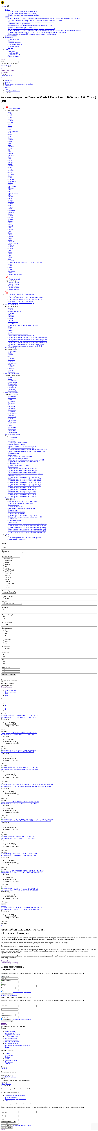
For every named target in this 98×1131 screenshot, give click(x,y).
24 (6, 632)
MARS (7, 576)
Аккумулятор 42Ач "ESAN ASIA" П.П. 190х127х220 (18, 734)
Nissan (10, 200)
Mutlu (10, 198)
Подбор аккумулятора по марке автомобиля (22, 11)
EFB (6, 643)
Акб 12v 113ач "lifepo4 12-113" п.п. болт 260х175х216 (25, 297)
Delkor (10, 139)
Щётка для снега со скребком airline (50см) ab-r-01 (24, 481)
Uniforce (11, 245)
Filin (9, 152)
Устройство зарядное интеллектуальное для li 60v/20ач (26, 346)
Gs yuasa (11, 174)
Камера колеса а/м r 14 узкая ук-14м (20, 456)
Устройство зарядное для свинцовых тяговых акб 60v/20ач (27, 341)
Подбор (7, 10)
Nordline (11, 202)
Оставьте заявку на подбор (9, 962)
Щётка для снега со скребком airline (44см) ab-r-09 (24, 479)
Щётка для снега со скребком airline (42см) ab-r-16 (24, 477)
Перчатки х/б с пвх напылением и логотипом (23, 462)
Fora (9, 157)
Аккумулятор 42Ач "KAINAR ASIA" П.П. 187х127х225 (19, 803)
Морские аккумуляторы (12, 1041)
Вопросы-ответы (13, 46)
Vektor (10, 367)
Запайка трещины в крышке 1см (19, 23)
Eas (9, 143)
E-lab (10, 141)
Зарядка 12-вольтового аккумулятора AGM (22, 27)
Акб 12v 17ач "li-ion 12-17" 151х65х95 (20, 301)
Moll (9, 195)
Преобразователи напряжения (18, 334)
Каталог (7, 1053)
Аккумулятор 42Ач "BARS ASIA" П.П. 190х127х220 (18, 838)
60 (5, 709)
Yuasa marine (12, 389)
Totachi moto (12, 417)
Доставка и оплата (11, 36)
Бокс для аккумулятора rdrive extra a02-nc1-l (22, 501)
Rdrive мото (12, 410)
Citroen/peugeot (13, 131)
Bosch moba (12, 398)
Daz (9, 136)
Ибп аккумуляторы (11, 1038)
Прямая (8, 648)
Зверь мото (12, 427)
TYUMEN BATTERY (12, 583)
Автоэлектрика (13, 322)
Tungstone (11, 241)
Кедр (10, 329)
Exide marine (12, 380)
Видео (10, 48)
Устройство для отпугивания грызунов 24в (22, 472)
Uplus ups (11, 365)
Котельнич (11, 51)
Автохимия (12, 441)
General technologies (14, 311)
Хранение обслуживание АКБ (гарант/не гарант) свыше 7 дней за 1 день (32, 34)
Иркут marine (12, 391)
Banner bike (12, 396)
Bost (9, 129)
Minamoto (11, 406)
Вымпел (11, 323)
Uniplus (10, 248)
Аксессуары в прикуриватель (18, 443)
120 (6, 710)
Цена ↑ (7, 695)
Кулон (10, 332)
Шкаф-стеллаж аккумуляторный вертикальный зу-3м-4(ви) (27, 525)
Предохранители (13, 463)
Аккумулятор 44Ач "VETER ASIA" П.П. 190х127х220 (18, 717)
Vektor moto (12, 422)
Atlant (10, 117)
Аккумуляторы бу (10, 1033)
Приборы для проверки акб (17, 513)
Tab (9, 228)
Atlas (10, 119)
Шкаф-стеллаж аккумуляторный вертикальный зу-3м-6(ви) (27, 527)
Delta (10, 353)
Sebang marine (12, 386)
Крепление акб (13, 510)
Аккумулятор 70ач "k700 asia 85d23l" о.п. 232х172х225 (26, 262)
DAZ (7, 566)
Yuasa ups (11, 368)
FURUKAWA (9, 570)
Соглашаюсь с (17, 992)
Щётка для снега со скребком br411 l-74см (22, 493)
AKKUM (4, 72)
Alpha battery (12, 351)
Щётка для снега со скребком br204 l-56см (22, 489)
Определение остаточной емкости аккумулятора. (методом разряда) (30, 25)
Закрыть (3, 1023)
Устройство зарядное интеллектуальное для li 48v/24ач (26, 344)
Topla (10, 233)
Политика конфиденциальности (15, 1099)
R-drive (10, 215)
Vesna (10, 253)
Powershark (12, 210)
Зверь (10, 267)
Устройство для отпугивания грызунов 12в (22, 468)
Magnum (11, 188)
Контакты (8, 49)
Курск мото (12, 430)
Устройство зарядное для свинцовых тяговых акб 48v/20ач (27, 337)
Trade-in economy (13, 284)
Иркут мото (12, 429)
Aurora (10, 120)
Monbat (10, 196)
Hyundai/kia (12, 181)
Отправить (12, 674)
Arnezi (10, 115)
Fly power (11, 155)
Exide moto (11, 401)
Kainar (10, 183)
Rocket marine (12, 384)
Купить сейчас (5, 961)
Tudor (10, 240)
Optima (10, 205)
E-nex (10, 379)
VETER (7, 587)
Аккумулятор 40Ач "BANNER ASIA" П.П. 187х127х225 (19, 769)
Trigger (10, 236)
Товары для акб (10, 1031)
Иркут (10, 269)
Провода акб (12, 518)
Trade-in (7, 581)
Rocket (10, 219)
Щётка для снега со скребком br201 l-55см (22, 487)
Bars (9, 124)
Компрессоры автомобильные (18, 458)
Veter (10, 255)
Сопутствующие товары (12, 1035)
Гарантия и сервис (14, 42)
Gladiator (11, 171)
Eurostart (11, 146)
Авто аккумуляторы (11, 1036)
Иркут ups (11, 372)
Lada (9, 184)
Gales (10, 167)
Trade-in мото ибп (14, 289)
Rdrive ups (11, 360)
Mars (9, 190)
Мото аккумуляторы (11, 1040)
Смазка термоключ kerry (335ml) (18, 465)
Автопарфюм (12, 437)
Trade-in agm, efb (13, 282)
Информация (9, 37)
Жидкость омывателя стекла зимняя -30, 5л (22, 446)
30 (6, 634)
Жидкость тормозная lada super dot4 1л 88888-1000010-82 (26, 451)
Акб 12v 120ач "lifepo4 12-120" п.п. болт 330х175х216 (25, 299)
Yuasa (10, 425)
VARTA (7, 585)
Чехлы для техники (14, 475)
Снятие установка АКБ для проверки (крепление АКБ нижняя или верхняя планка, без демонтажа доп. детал (44, 18)
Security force (12, 363)
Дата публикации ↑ (11, 692)
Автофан (11, 260)
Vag (9, 250)
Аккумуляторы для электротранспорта (17, 1045)
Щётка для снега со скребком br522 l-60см (22, 494)
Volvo (10, 257)
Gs (9, 405)
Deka (10, 377)
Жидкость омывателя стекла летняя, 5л (21, 448)
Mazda (10, 191)
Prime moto (11, 408)
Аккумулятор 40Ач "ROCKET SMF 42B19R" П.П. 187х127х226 (22, 873)
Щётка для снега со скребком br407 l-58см (22, 491)
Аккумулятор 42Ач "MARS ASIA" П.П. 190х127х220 (18, 855)
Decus (10, 138)
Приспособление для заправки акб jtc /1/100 (22, 515)
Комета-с (11, 330)
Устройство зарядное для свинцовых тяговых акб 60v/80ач (27, 342)
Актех (10, 266)
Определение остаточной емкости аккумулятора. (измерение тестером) (31, 29)
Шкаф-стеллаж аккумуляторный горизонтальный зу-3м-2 (27, 529)
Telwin (10, 320)
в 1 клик (3, 906)
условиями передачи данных (22, 992)
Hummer (11, 313)
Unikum (10, 247)
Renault (10, 217)
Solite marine (12, 387)
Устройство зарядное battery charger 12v (21, 335)
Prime (10, 214)
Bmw (10, 126)
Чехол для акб (12, 522)
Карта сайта (8, 1100)
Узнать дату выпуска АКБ (16, 44)
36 (6, 636)
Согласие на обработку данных (15, 1095)
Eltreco (10, 354)
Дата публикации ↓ (11, 690)
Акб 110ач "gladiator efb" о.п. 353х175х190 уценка (24, 537)
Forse (10, 160)
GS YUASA (9, 572)
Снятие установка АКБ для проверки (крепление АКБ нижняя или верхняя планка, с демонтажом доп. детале (44, 30)
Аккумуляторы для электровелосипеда (21, 303)
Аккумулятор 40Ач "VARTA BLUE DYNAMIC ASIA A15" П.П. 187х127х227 (26, 821)
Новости (11, 41)
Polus (10, 209)
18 (5, 705)
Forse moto (11, 403)
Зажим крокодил (13, 505)
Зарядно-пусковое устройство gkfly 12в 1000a (23, 325)
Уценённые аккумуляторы (17, 539)
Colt (9, 133)
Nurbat (10, 203)
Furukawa (11, 165)
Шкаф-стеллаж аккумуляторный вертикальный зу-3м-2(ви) (27, 524)
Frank (10, 164)
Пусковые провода (14, 520)
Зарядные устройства (11, 1043)
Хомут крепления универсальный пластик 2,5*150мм (25, 474)
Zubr (9, 259)
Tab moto (11, 415)
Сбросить (4, 674)
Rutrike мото (12, 413)
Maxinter (11, 316)
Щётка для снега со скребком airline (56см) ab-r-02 (24, 486)
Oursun (10, 207)
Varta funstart (12, 420)
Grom (10, 172)
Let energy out (12, 186)
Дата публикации (6, 687)
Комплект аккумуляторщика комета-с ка (21, 508)
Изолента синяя (13, 453)
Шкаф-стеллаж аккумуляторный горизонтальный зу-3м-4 (27, 531)
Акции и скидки (13, 39)
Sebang (10, 221)
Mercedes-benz (13, 193)
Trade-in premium (13, 286)
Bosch (10, 127)
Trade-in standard (13, 287)
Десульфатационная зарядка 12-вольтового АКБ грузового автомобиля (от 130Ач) (35, 20)
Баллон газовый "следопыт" (17, 444)
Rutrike (10, 361)
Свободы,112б (13, 53)
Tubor (10, 238)
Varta (10, 252)
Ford (9, 158)
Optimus (11, 358)
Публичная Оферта (11, 1097)
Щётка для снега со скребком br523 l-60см (22, 496)
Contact (10, 134)
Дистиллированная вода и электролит (20, 503)
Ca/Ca (7, 641)
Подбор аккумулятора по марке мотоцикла (22, 13)
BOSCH (8, 564)
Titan (9, 231)
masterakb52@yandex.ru (8, 1077)
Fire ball (10, 153)
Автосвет (11, 439)
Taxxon (10, 229)
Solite (10, 222)
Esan (9, 145)
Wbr (9, 424)
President (11, 212)
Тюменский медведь (15, 274)
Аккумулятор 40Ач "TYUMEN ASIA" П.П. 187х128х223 (19, 890)
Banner (10, 122)
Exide (10, 148)
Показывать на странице (9, 680)
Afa (9, 112)
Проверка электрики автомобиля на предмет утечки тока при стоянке (31, 22)
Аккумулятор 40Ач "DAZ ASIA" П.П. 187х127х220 (17, 752)
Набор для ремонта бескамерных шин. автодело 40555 (26, 460)
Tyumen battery (13, 243)
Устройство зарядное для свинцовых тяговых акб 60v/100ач (27, 339)
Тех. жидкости (13, 467)
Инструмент (12, 455)
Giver (10, 169)
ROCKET (8, 577)
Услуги (7, 17)
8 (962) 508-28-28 (6, 65)
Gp (9, 356)
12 (6, 624)
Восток (10, 370)
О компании (9, 1055)
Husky (10, 177)
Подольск (11, 271)
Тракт (10, 272)
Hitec (10, 176)
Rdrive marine (12, 382)
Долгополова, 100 (14, 55)
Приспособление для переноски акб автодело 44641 (25, 517)
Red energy (11, 411)
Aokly (10, 114)
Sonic (10, 224)
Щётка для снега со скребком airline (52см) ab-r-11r (24, 484)
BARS (7, 562)
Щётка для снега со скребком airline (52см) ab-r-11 (24, 482)
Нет (7, 598)
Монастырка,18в (13, 56)
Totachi (10, 234)
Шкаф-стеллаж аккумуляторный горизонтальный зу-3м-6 (27, 532)
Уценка (7, 1047)
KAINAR (8, 574)
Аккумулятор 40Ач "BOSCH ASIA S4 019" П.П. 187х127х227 (21, 909)
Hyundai (11, 179)
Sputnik (10, 226)
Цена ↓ (7, 693)
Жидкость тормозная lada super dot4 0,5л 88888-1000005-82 (27, 449)
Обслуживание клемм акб (16, 512)
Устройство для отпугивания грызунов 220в (22, 470)
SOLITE (8, 579)
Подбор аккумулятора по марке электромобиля (23, 15)
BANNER (8, 560)
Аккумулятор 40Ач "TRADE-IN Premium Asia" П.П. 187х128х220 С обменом (26, 786)
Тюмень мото (12, 432)
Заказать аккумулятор (8, 70)
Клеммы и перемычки (15, 506)
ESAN (7, 568)
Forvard (10, 162)
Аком (10, 264)
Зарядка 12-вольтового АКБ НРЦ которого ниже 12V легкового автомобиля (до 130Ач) (37, 32)
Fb (9, 150)
